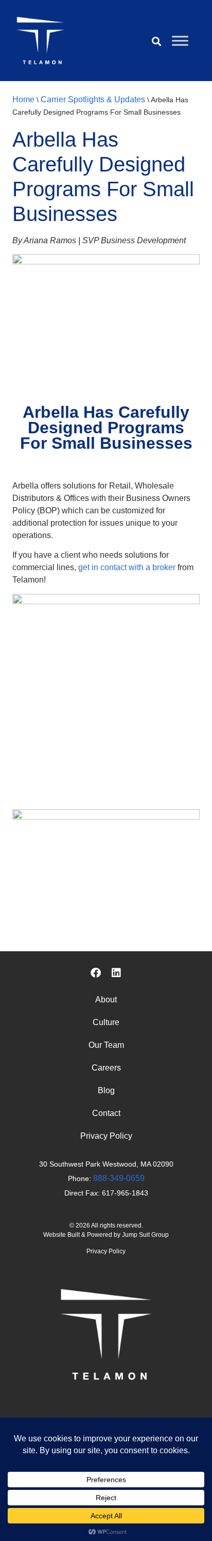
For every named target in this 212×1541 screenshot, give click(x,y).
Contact (106, 1113)
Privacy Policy (106, 1135)
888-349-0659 (119, 1178)
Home (23, 99)
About (106, 999)
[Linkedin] (116, 973)
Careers (106, 1067)
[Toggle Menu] (180, 40)
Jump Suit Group (145, 1234)
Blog (106, 1090)
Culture (106, 1022)
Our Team (106, 1045)
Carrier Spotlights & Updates (93, 99)
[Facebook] (96, 973)
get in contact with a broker (126, 567)
